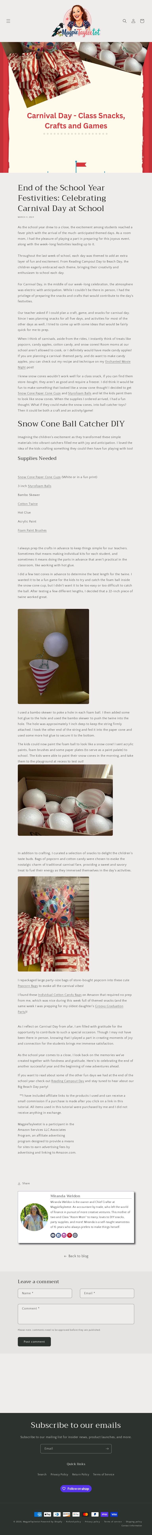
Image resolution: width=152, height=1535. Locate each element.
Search (42, 1474)
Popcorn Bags (28, 986)
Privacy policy (92, 1522)
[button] (8, 21)
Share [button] (26, 1183)
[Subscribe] (107, 1448)
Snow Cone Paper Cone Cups (39, 393)
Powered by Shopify (51, 1522)
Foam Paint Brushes (32, 530)
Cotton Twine (28, 504)
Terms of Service (103, 1474)
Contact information (132, 1525)
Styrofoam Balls (79, 393)
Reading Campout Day (67, 1081)
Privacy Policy (59, 1474)
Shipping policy (134, 1522)
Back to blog (78, 1256)
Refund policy (73, 1522)
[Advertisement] (76, 1383)
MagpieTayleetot (31, 1522)
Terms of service (113, 1522)
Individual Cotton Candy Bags (60, 995)
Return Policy (80, 1474)
